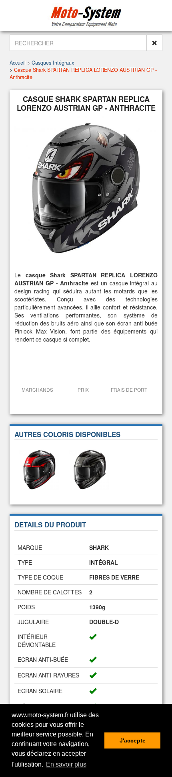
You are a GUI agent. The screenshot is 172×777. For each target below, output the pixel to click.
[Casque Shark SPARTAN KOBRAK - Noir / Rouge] (39, 469)
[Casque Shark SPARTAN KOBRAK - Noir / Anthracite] (89, 469)
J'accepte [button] (133, 740)
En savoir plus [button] (66, 764)
